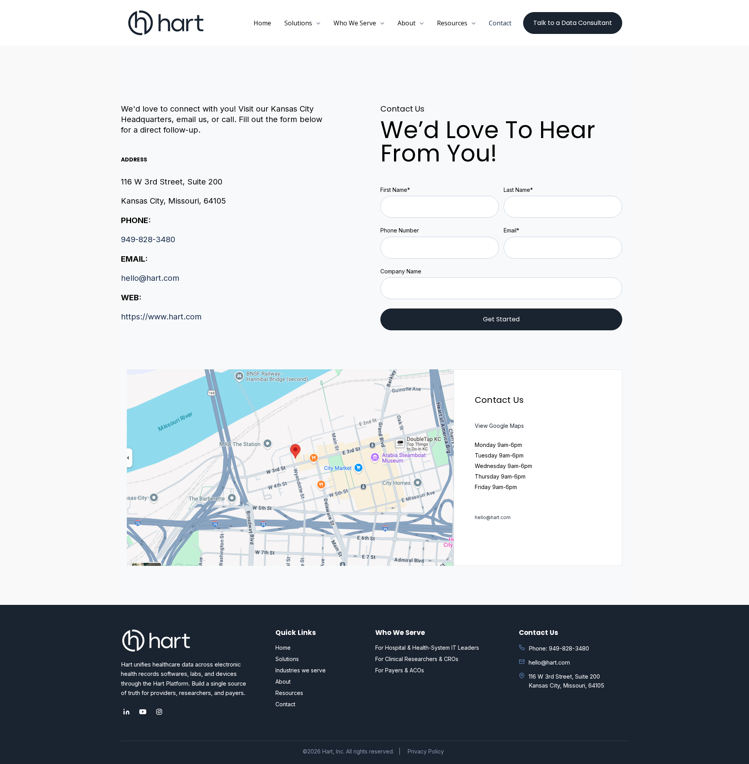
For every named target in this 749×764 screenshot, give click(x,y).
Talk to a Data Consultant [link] (572, 22)
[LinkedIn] (126, 711)
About (283, 681)
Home (262, 23)
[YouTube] (142, 711)
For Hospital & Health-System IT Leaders (427, 647)
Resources (289, 693)
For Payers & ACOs (399, 670)
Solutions (287, 659)
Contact (500, 23)
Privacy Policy (426, 751)
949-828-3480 (148, 239)
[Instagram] (159, 711)
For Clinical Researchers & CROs (416, 659)
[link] (166, 22)
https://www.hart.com (161, 316)
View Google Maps (499, 425)
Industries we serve (300, 670)
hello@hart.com (150, 278)
